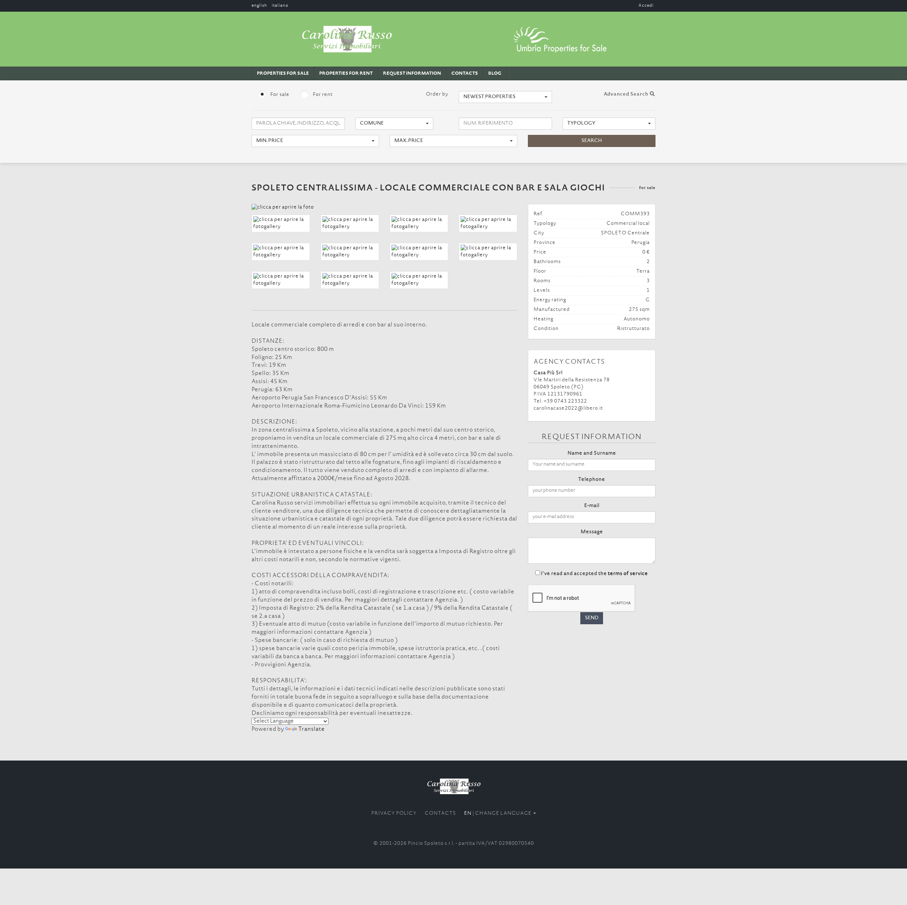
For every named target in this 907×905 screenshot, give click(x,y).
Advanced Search (626, 94)
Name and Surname (592, 453)
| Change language (498, 813)
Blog (494, 73)
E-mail (591, 505)
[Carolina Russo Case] (453, 786)
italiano (280, 6)
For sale (279, 94)
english (259, 6)
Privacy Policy (394, 813)
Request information (412, 73)
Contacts (464, 73)
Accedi (646, 6)
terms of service (628, 573)
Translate (311, 729)
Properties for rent (346, 73)
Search (591, 140)
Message (592, 532)
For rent (322, 94)
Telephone (591, 479)
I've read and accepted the (594, 573)
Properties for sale (283, 73)
